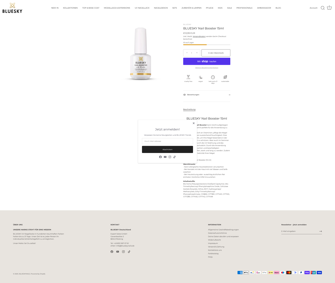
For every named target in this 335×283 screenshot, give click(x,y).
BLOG (278, 8)
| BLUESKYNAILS (24, 274)
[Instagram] (170, 157)
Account (313, 8)
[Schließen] (194, 123)
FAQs (210, 257)
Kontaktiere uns (215, 250)
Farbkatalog (213, 253)
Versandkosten (199, 36)
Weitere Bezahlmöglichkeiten (206, 68)
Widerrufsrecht (214, 240)
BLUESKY (187, 24)
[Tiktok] (174, 157)
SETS (174, 8)
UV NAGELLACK (142, 8)
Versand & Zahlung (216, 247)
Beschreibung (189, 109)
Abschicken (167, 149)
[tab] (190, 109)
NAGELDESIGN (161, 8)
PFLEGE (209, 8)
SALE (229, 8)
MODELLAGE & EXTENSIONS (117, 8)
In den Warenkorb (216, 53)
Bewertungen (193, 95)
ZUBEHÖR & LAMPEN (191, 8)
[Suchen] (323, 8)
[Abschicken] (320, 231)
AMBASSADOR (264, 8)
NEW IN (54, 8)
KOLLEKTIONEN (70, 8)
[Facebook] (160, 157)
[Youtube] (165, 157)
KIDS (220, 8)
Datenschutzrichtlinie (217, 233)
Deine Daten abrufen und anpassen (223, 236)
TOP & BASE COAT (90, 8)
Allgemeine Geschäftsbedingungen (223, 230)
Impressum (213, 243)
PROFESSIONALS (244, 8)
